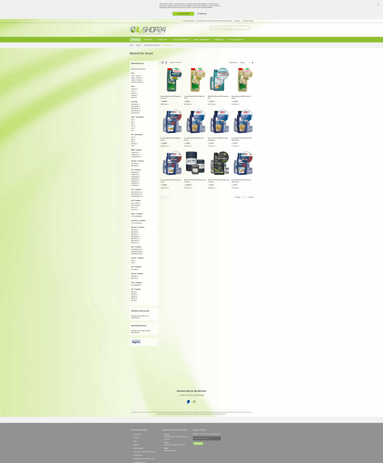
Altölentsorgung (138, 448)
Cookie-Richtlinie (208, 7)
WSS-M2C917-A (137, 192)
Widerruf (136, 444)
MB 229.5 (135, 234)
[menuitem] (135, 39)
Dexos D (134, 209)
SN (133, 141)
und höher (137, 82)
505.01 (134, 298)
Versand (135, 438)
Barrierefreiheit (138, 455)
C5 (133, 128)
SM (133, 139)
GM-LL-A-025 (136, 203)
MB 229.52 (135, 240)
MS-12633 (135, 165)
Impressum (136, 434)
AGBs (135, 441)
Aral (133, 91)
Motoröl (139, 45)
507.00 (134, 300)
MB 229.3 (135, 232)
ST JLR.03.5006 (136, 216)
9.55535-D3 (135, 172)
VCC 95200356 (136, 285)
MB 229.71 (135, 242)
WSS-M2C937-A (137, 194)
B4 (133, 122)
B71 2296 (135, 269)
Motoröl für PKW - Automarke (152, 45)
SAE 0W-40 (135, 108)
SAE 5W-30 (136, 111)
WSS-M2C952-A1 (137, 196)
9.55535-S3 (135, 183)
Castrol (134, 93)
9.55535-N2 (135, 179)
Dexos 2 (134, 207)
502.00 (134, 292)
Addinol (134, 89)
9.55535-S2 (135, 181)
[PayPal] (188, 403)
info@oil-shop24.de (170, 450)
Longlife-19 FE (136, 157)
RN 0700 (134, 276)
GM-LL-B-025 (136, 205)
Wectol (134, 97)
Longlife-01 (135, 152)
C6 (133, 130)
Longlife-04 (135, 154)
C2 (133, 124)
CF (133, 137)
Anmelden (237, 21)
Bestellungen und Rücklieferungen (144, 458)
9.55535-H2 (135, 174)
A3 (133, 119)
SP (133, 145)
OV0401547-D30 (137, 251)
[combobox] (229, 28)
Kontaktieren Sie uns (139, 462)
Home (131, 45)
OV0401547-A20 (137, 249)
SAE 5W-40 (135, 113)
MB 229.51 (135, 238)
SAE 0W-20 (135, 104)
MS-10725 (135, 163)
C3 (133, 126)
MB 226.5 (135, 230)
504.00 (134, 294)
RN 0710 (134, 278)
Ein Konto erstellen (248, 21)
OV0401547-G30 (137, 254)
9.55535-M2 (135, 177)
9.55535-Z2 (135, 185)
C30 (133, 262)
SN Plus (134, 143)
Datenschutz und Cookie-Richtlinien (144, 451)
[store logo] (148, 30)
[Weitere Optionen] (136, 343)
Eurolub (134, 95)
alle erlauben (183, 14)
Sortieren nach (233, 62)
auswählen (202, 14)
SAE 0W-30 (135, 106)
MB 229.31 (135, 236)
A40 (133, 260)
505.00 (134, 296)
